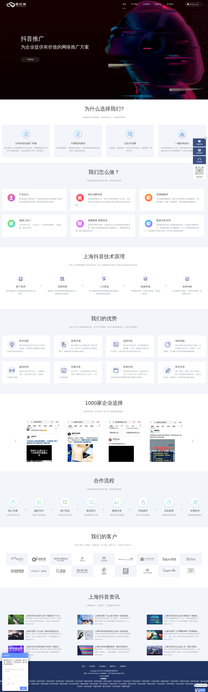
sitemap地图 (104, 676)
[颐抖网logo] (16, 4)
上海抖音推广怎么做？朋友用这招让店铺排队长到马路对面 (43, 631)
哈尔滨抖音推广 (74, 684)
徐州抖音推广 (189, 684)
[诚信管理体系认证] (124, 441)
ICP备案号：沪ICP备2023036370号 (111, 673)
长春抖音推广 (113, 684)
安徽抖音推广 (97, 686)
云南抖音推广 (88, 686)
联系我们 (170, 4)
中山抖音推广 (123, 684)
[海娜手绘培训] (83, 441)
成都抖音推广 (165, 681)
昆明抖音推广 (45, 684)
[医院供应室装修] (165, 441)
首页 (124, 4)
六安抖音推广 (161, 684)
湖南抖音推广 (151, 684)
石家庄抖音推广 (185, 681)
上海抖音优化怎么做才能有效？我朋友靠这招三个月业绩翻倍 (182, 616)
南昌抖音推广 (64, 684)
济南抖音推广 (35, 684)
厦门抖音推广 (104, 684)
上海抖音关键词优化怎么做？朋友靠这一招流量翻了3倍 (113, 631)
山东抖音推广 (180, 684)
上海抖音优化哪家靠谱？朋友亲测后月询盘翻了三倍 (113, 647)
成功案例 (146, 4)
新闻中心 (158, 4)
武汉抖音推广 (117, 681)
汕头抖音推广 (142, 684)
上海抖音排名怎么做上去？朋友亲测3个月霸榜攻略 (182, 647)
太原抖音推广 (174, 681)
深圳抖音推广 (50, 681)
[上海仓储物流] (42, 441)
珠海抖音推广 (132, 684)
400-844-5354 (194, 4)
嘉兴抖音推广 (107, 686)
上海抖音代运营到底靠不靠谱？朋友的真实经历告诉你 (43, 647)
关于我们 (134, 4)
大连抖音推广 (155, 681)
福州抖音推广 (195, 681)
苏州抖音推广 (60, 681)
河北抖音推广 (116, 686)
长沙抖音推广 (79, 681)
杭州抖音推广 (41, 681)
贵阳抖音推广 (84, 684)
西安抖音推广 (108, 681)
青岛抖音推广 (94, 684)
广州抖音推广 (31, 681)
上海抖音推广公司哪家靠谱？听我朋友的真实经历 (182, 631)
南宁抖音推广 (54, 684)
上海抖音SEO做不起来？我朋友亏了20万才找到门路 (43, 616)
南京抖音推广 (136, 681)
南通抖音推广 (126, 686)
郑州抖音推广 (98, 681)
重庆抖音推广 (88, 681)
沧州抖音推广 (170, 684)
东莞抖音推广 (146, 681)
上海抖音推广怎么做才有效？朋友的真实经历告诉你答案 (113, 616)
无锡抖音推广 (69, 681)
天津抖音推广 (127, 681)
